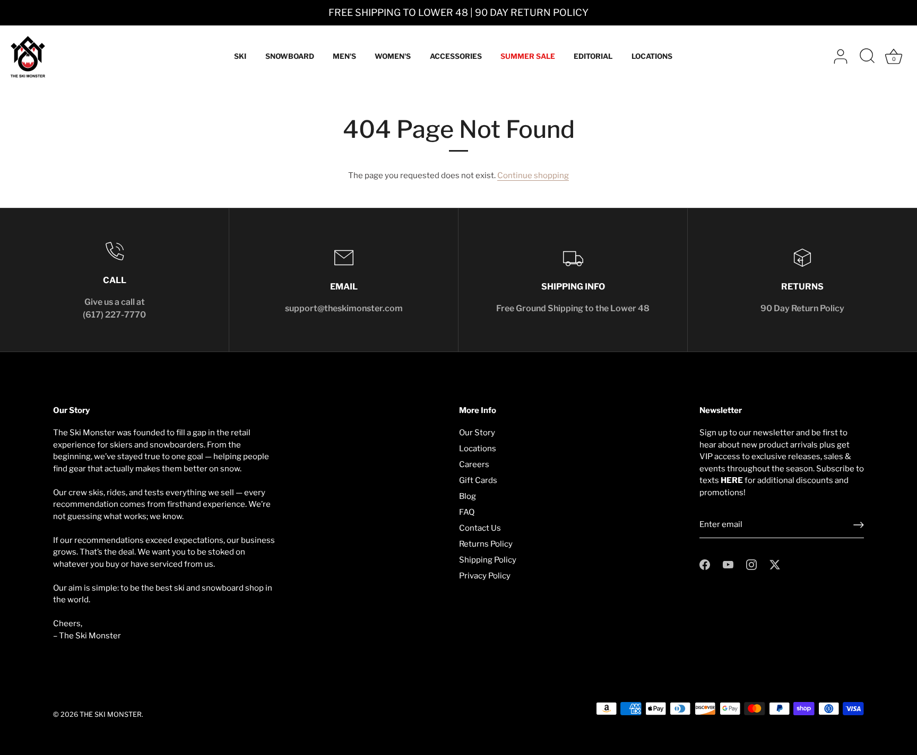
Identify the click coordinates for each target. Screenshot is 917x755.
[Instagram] (751, 564)
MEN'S (344, 56)
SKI (240, 56)
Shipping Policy (487, 560)
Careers (474, 464)
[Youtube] (728, 564)
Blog (467, 496)
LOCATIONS (651, 56)
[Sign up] (858, 525)
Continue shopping (533, 175)
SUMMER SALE (527, 56)
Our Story (477, 432)
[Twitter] (774, 564)
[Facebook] (704, 564)
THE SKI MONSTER (111, 714)
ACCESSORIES (456, 56)
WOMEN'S (393, 56)
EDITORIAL (593, 56)
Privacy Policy (485, 576)
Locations (477, 448)
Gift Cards (478, 480)
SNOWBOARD (289, 56)
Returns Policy (486, 544)
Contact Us (480, 528)
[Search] (867, 56)
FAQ (466, 512)
